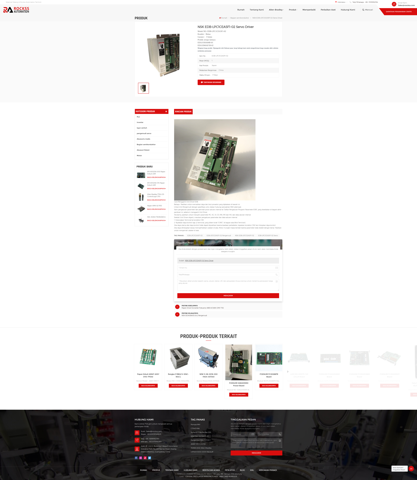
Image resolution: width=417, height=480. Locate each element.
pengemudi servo (144, 133)
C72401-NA (195, 428)
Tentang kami (257, 10)
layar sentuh (142, 128)
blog (242, 470)
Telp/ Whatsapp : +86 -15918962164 (365, 2)
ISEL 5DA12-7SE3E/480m (156, 217)
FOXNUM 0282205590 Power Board (238, 384)
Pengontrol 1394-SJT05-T (200, 440)
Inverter (140, 122)
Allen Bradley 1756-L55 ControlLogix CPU (155, 195)
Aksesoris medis (143, 139)
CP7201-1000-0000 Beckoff (202, 452)
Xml (252, 470)
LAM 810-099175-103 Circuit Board (299, 375)
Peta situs (230, 470)
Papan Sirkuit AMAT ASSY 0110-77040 (148, 375)
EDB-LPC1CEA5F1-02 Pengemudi (219, 236)
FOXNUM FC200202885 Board (359, 375)
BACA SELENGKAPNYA (156, 177)
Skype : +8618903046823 (151, 434)
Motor (139, 156)
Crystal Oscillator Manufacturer (201, 476)
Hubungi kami (348, 10)
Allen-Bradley (275, 10)
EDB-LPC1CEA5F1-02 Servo (268, 236)
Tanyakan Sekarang (212, 82)
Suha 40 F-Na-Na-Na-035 (201, 432)
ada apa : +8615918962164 (151, 442)
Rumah (241, 10)
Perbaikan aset (328, 10)
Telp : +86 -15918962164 (150, 439)
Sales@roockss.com (406, 5)
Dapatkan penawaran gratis (399, 12)
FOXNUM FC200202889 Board (329, 375)
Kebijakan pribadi (268, 470)
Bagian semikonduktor (239, 18)
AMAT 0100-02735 (198, 444)
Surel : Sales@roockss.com (151, 431)
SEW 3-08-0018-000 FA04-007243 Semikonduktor (208, 375)
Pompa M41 (195, 424)
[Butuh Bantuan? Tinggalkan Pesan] (411, 468)
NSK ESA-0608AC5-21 (199, 436)
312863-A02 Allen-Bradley (201, 448)
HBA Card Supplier (228, 476)
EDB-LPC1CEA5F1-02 (195, 236)
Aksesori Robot (143, 150)
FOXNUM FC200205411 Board (390, 375)
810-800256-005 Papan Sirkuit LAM (156, 173)
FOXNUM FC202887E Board (269, 375)
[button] (287, 371)
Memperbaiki (309, 10)
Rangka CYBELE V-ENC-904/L (178, 375)
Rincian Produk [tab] (183, 111)
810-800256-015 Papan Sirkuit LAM (156, 184)
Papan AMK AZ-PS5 (154, 206)
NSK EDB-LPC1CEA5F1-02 (244, 236)
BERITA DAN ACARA (211, 470)
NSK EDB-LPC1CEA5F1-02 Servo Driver (199, 261)
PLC (138, 117)
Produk (292, 10)
